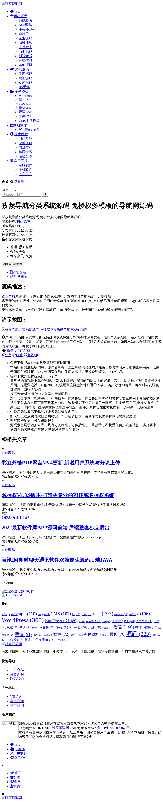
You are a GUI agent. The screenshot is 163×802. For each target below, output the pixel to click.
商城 (25, 627)
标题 (104, 635)
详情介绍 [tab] (19, 272)
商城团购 (25, 42)
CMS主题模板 (29, 121)
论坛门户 (25, 34)
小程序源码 (27, 29)
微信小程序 (146, 627)
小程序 (64, 627)
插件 (61, 634)
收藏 (19, 355)
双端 (13, 627)
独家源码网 (60, 728)
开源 (94, 627)
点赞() (32, 355)
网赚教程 (25, 147)
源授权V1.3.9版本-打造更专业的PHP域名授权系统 (58, 495)
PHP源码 (25, 20)
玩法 (156, 635)
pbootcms (25, 103)
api (13, 614)
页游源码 (25, 82)
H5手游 (24, 87)
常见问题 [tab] (20, 276)
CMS (61, 613)
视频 (61, 639)
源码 (138, 634)
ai (5, 614)
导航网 (27, 350)
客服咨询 (17, 701)
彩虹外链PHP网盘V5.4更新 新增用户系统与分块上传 (61, 463)
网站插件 (20, 125)
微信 (123, 627)
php (86, 614)
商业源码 (25, 51)
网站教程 (25, 138)
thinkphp (121, 614)
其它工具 (25, 174)
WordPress (26, 96)
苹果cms (47, 639)
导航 (11, 296)
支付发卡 (25, 47)
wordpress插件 (91, 621)
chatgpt (44, 614)
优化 (129, 621)
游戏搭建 (25, 143)
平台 (80, 627)
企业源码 (25, 38)
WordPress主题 (61, 621)
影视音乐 (25, 56)
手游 (23, 634)
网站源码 (20, 16)
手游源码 (25, 74)
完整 (49, 627)
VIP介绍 (16, 696)
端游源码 (25, 78)
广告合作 (17, 670)
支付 (76, 634)
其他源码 (25, 65)
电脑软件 (25, 165)
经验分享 (25, 156)
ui (132, 614)
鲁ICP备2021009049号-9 (114, 728)
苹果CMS (26, 116)
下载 (117, 621)
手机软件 (25, 169)
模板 (117, 634)
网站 (31, 639)
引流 (106, 627)
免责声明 (17, 674)
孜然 (5, 296)
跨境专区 (25, 152)
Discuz (23, 99)
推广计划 (17, 705)
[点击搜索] (45, 194)
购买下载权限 (14, 264)
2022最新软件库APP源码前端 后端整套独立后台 (56, 527)
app (28, 613)
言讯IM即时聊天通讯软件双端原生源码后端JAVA (57, 560)
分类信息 (25, 60)
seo (103, 613)
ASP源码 (25, 25)
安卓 (37, 627)
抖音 (37, 635)
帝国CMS (26, 112)
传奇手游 (144, 621)
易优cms (25, 107)
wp (107, 621)
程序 (7, 639)
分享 (8, 355)
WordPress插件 (29, 129)
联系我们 (17, 679)
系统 (18, 639)
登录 (20, 182)
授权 (48, 635)
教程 (91, 635)
